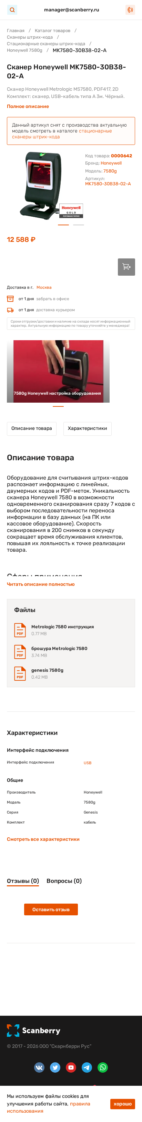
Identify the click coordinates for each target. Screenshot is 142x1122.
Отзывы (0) (23, 880)
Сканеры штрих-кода (30, 37)
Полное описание (28, 106)
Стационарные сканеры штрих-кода (46, 43)
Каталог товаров (52, 30)
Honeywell (111, 163)
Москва (44, 287)
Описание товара (31, 428)
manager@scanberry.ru (71, 10)
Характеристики (87, 428)
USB (87, 763)
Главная (15, 30)
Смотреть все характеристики (43, 839)
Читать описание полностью (41, 584)
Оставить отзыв (51, 910)
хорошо (123, 1104)
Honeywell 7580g (24, 50)
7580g (110, 171)
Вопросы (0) (64, 880)
